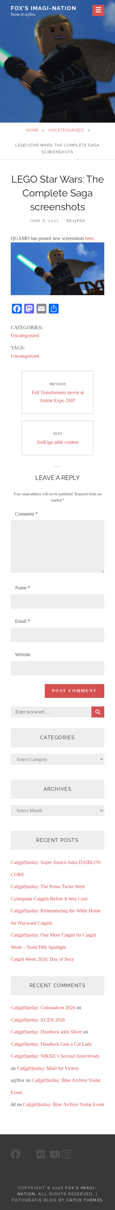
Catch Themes (85, 1200)
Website (22, 654)
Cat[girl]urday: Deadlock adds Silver (46, 1031)
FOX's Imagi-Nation (43, 8)
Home (32, 130)
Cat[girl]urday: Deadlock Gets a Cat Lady (51, 1044)
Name (22, 587)
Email (22, 621)
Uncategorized (66, 130)
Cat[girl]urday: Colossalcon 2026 (43, 1007)
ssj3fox (76, 221)
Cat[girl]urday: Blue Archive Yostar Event (63, 1104)
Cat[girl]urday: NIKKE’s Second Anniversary (55, 1056)
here (89, 238)
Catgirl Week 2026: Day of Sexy (42, 959)
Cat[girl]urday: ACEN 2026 (38, 1019)
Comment (26, 513)
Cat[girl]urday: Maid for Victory (48, 1068)
